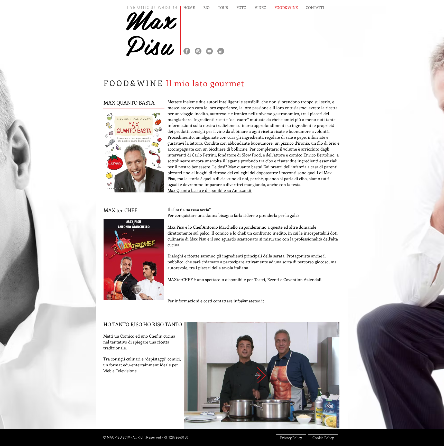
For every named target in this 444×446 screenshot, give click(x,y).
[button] (261, 422)
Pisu (149, 44)
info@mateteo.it (249, 300)
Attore (138, 59)
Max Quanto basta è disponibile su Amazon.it (210, 190)
